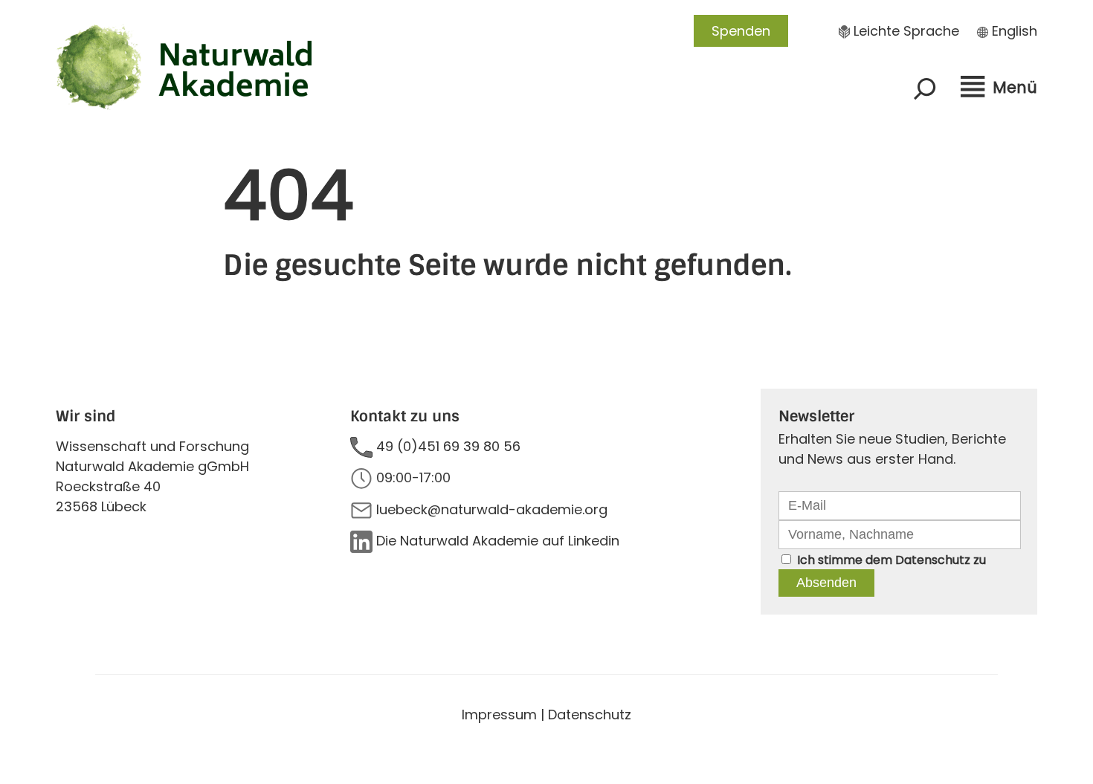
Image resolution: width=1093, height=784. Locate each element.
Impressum (499, 714)
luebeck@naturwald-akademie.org (491, 509)
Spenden (741, 31)
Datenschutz (932, 559)
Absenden (826, 582)
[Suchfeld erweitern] (925, 88)
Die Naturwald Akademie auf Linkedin (497, 540)
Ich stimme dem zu (891, 559)
